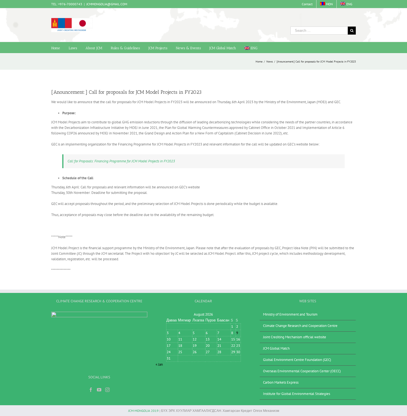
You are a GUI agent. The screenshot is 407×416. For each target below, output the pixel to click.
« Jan (159, 364)
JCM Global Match (276, 348)
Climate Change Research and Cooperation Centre (300, 325)
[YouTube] (99, 390)
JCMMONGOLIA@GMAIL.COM (106, 4)
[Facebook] (91, 390)
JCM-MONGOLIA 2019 (143, 411)
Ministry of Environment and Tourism (290, 314)
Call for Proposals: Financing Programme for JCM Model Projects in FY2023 (121, 161)
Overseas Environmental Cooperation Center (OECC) (302, 371)
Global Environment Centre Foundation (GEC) (297, 359)
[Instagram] (107, 390)
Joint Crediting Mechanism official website (294, 337)
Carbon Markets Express (280, 382)
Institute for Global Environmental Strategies (296, 393)
